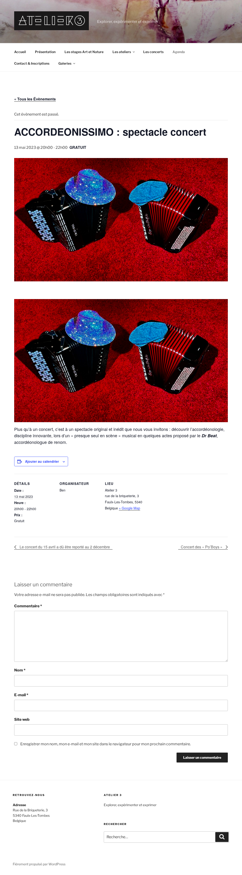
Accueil (20, 52)
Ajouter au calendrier (42, 461)
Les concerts (153, 52)
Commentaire (28, 606)
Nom (20, 670)
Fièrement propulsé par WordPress (39, 864)
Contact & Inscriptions (31, 63)
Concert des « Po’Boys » (202, 547)
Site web (22, 719)
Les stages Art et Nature (84, 52)
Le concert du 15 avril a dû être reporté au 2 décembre (64, 547)
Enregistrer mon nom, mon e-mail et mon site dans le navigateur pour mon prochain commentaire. (105, 744)
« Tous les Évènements (35, 99)
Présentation (45, 52)
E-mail (21, 695)
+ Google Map (129, 508)
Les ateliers (121, 52)
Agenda (179, 52)
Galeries (64, 63)
